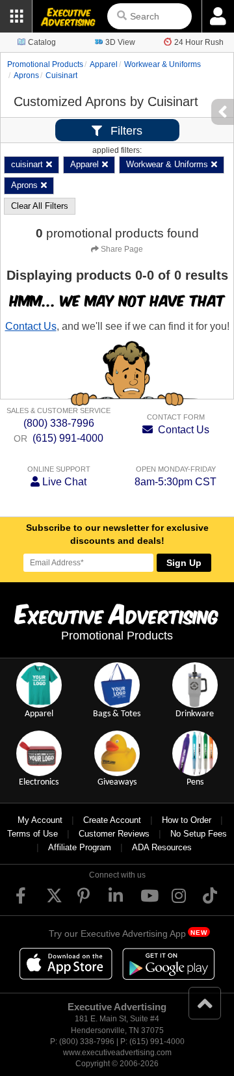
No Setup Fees (198, 834)
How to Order (186, 820)
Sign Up (184, 563)
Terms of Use (32, 834)
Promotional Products (45, 64)
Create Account (112, 820)
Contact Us (31, 326)
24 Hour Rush (199, 42)
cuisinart (61, 75)
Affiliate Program (79, 847)
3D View (120, 42)
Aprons (26, 75)
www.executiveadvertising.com (117, 1052)
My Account (40, 820)
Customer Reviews (114, 834)
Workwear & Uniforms (162, 64)
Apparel (104, 64)
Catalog (42, 42)
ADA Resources (162, 847)
